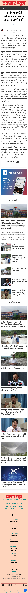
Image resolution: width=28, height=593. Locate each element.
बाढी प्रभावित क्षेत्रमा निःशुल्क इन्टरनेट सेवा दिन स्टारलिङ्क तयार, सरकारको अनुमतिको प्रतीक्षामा (13, 484)
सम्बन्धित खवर (14, 303)
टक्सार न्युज (7, 30)
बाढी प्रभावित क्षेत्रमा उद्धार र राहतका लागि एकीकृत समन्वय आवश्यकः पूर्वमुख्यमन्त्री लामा (13, 436)
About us (4, 585)
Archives (18, 585)
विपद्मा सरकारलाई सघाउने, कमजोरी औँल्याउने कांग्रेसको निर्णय (19, 281)
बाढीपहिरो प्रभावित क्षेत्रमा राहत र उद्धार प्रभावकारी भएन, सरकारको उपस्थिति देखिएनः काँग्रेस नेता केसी (18, 293)
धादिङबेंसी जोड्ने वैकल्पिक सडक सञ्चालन (19, 270)
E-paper (25, 585)
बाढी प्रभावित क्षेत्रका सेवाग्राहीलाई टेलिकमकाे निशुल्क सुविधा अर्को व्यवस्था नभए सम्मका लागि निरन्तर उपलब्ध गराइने (13, 224)
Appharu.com (21, 592)
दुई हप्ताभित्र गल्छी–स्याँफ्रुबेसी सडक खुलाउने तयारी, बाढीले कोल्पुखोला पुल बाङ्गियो (18, 259)
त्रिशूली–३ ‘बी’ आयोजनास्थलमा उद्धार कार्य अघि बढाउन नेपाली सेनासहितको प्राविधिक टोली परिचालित (13, 460)
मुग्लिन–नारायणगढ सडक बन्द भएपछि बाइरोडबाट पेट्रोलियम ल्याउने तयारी (18, 247)
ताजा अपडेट (14, 200)
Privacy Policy (10, 585)
